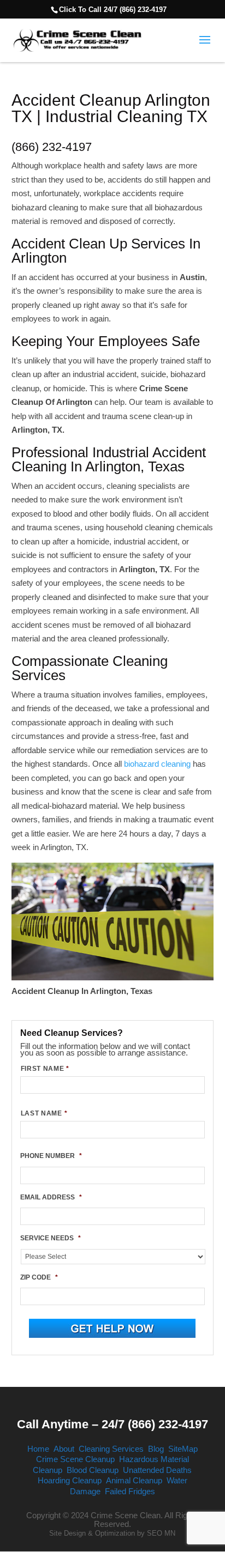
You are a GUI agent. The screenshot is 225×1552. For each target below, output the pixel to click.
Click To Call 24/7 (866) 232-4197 (113, 9)
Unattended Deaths (157, 1470)
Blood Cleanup (93, 1470)
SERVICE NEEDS (50, 1238)
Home (38, 1448)
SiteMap (183, 1448)
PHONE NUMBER (51, 1156)
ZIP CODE (39, 1277)
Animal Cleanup (134, 1480)
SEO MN (161, 1533)
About (64, 1448)
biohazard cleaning (157, 763)
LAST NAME (44, 1113)
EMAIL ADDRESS (51, 1197)
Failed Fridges (130, 1491)
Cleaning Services (111, 1448)
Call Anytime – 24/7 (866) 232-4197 (112, 1424)
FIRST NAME (45, 1068)
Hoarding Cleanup (70, 1480)
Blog (156, 1448)
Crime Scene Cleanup (75, 1459)
